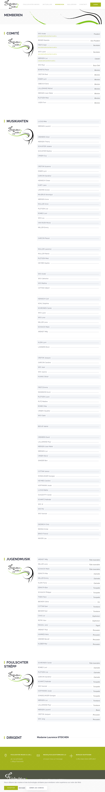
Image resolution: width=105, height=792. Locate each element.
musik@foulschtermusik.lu (54, 754)
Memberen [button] (59, 4)
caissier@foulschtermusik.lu (46, 61)
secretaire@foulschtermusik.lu (47, 47)
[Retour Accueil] (11, 4)
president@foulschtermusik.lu (47, 36)
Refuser (22, 788)
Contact (83, 4)
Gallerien (71, 4)
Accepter (11, 788)
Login (95, 4)
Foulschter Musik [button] (31, 4)
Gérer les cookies (36, 788)
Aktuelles (47, 4)
